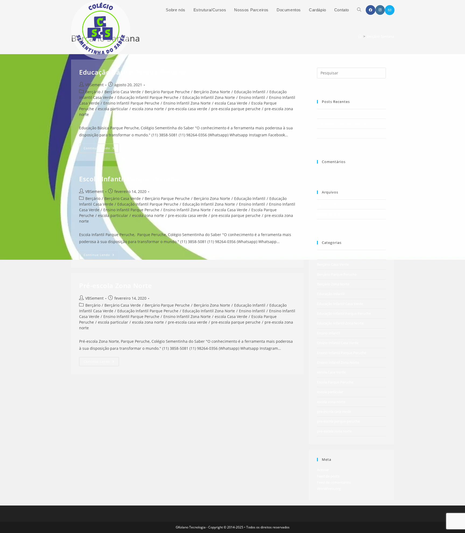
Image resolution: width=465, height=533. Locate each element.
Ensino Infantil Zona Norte (187, 103)
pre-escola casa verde (187, 108)
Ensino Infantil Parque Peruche (131, 103)
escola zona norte (148, 108)
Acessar (323, 469)
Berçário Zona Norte (212, 91)
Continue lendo (101, 149)
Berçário (92, 91)
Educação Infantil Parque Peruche (147, 97)
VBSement (94, 84)
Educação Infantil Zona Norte (208, 97)
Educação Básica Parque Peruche (132, 72)
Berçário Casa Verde (122, 91)
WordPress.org (329, 488)
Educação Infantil (249, 91)
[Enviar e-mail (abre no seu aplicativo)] (389, 10)
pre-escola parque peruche (235, 108)
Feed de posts (328, 476)
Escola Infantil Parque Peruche (129, 178)
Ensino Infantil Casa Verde (337, 342)
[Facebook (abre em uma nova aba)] (370, 10)
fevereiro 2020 (328, 214)
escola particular (113, 108)
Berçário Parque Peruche (167, 91)
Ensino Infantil (252, 97)
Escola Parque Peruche (335, 382)
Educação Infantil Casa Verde (340, 303)
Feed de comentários (334, 482)
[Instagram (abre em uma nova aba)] (380, 10)
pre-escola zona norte (334, 431)
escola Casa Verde (231, 103)
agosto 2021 (326, 204)
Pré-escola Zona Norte (115, 285)
